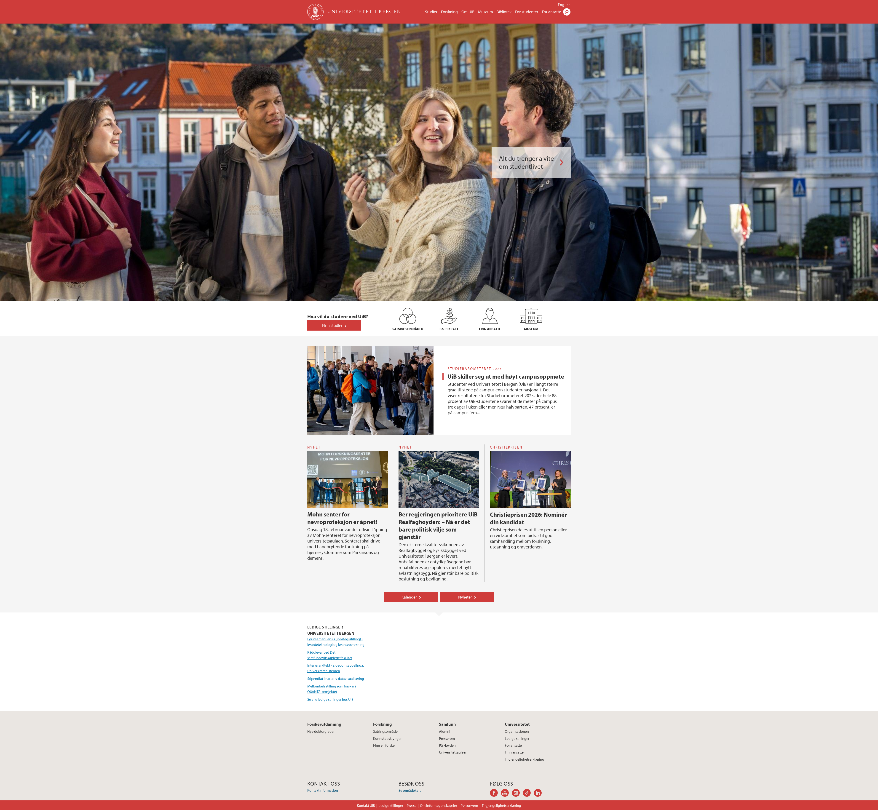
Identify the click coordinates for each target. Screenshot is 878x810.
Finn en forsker (384, 745)
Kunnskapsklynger (387, 738)
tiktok (528, 793)
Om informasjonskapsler (438, 805)
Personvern (469, 805)
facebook (495, 793)
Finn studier (332, 325)
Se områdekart (410, 790)
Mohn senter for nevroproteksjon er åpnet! (342, 518)
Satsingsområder (386, 731)
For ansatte (551, 11)
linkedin (539, 793)
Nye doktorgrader (321, 731)
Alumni (444, 731)
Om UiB (467, 11)
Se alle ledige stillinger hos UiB (330, 699)
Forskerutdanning (324, 724)
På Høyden (447, 745)
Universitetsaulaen (453, 752)
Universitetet (517, 724)
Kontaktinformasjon (322, 790)
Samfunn (447, 724)
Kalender (409, 597)
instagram (517, 793)
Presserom (447, 738)
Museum (485, 11)
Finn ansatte (514, 752)
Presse (411, 805)
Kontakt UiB (366, 805)
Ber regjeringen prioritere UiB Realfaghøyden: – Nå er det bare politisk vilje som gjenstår (438, 526)
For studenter (526, 11)
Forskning (449, 11)
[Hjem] (315, 12)
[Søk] (567, 11)
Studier (431, 11)
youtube (506, 793)
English (564, 4)
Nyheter (465, 597)
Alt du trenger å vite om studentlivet (526, 162)
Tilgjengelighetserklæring (524, 759)
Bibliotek (504, 11)
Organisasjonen (517, 731)
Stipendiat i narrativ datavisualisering (335, 678)
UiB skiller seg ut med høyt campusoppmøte (505, 376)
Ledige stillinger (517, 738)
